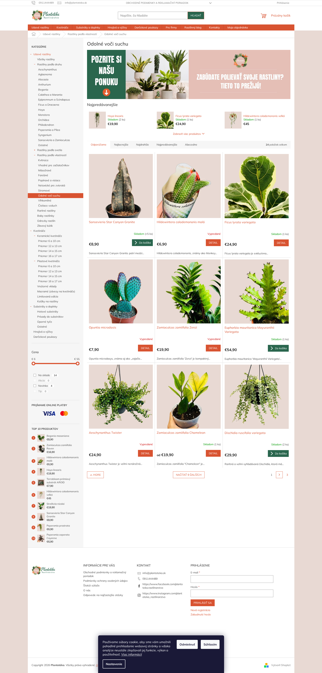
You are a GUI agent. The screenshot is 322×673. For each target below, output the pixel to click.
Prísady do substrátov (50, 316)
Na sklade (47, 375)
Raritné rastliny (46, 210)
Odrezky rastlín (46, 221)
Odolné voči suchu (49, 195)
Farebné (43, 175)
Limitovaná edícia (47, 296)
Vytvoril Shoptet (281, 665)
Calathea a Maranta (50, 94)
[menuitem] (40, 27)
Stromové (44, 190)
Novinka (45, 385)
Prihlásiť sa (203, 602)
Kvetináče (39, 230)
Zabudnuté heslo (201, 614)
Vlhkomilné (44, 200)
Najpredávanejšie (167, 144)
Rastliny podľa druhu (49, 64)
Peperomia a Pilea (49, 130)
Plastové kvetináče (48, 261)
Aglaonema (45, 74)
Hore (97, 474)
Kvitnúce (43, 160)
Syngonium (45, 135)
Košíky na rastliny (47, 301)
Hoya (41, 109)
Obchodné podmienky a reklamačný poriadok (157, 2)
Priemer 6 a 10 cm (49, 241)
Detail (213, 242)
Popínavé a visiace (49, 180)
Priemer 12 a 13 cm (50, 246)
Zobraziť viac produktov (187, 134)
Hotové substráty (47, 311)
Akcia (43, 380)
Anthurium (44, 84)
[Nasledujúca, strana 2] (279, 474)
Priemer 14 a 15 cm (50, 251)
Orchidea (43, 120)
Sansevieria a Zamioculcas (54, 140)
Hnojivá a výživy (43, 331)
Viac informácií (131, 654)
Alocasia (43, 79)
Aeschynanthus (47, 69)
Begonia (43, 89)
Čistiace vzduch (47, 205)
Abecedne (191, 144)
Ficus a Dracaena (48, 104)
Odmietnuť (187, 644)
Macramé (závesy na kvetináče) (56, 291)
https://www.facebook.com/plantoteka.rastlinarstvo (162, 585)
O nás (86, 590)
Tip (42, 391)
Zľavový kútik (45, 225)
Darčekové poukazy (45, 336)
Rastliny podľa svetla (49, 150)
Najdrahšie (142, 144)
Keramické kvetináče (49, 236)
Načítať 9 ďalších (189, 474)
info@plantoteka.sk (154, 573)
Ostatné (43, 145)
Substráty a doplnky (45, 306)
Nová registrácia (200, 610)
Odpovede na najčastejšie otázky (103, 595)
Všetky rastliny (46, 59)
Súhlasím (210, 644)
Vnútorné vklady (47, 286)
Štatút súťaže (91, 585)
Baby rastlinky (45, 215)
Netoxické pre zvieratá (51, 185)
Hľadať (196, 15)
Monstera (44, 115)
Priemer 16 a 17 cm (50, 256)
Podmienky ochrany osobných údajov (105, 580)
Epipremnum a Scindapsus (54, 99)
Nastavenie (114, 664)
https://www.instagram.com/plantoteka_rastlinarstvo (162, 595)
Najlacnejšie (121, 144)
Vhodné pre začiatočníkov (53, 165)
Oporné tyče (44, 321)
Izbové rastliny (42, 54)
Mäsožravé (44, 170)
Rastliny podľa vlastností (51, 155)
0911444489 (150, 578)
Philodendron (46, 125)
